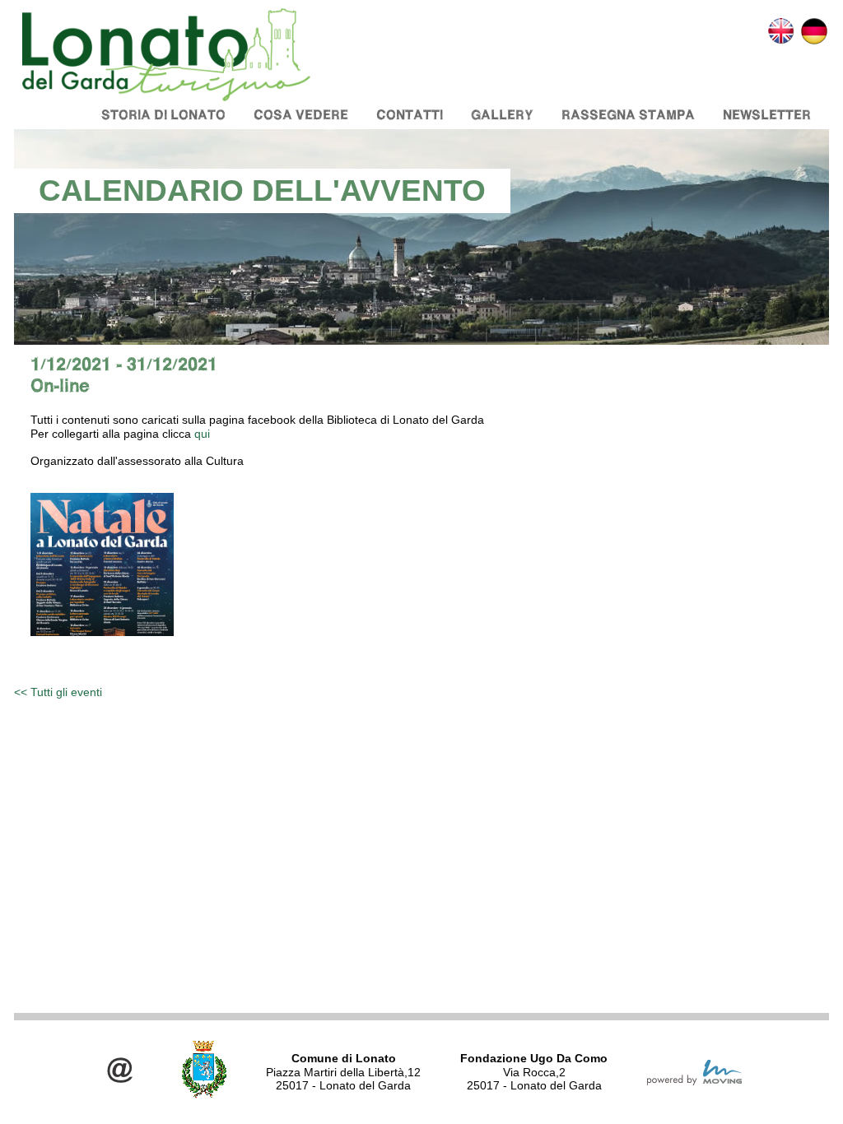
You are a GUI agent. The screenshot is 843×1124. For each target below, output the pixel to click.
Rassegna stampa (628, 115)
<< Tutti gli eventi (58, 692)
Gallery (502, 115)
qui (202, 433)
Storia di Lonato (163, 115)
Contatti (409, 115)
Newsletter (767, 115)
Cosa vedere (301, 115)
